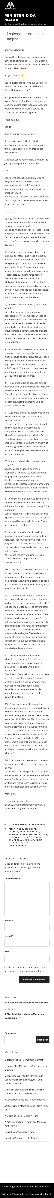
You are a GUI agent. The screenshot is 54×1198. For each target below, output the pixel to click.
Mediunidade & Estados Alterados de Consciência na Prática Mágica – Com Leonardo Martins (23, 1080)
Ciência (13, 832)
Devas (31, 832)
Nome (8, 920)
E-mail (8, 936)
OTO (26, 843)
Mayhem (37, 840)
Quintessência (18, 846)
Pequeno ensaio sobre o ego (19, 1132)
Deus (23, 832)
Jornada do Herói (20, 837)
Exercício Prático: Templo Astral (20, 1138)
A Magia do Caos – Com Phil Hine (21, 1116)
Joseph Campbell (20, 825)
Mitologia (39, 825)
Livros (26, 840)
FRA (25, 835)
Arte (20, 829)
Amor (12, 829)
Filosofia (15, 835)
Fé (37, 832)
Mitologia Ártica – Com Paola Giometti (24, 1060)
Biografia (31, 829)
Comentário (12, 878)
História (34, 835)
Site (6, 951)
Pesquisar (10, 1033)
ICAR (44, 835)
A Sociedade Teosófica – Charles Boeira (24, 1099)
